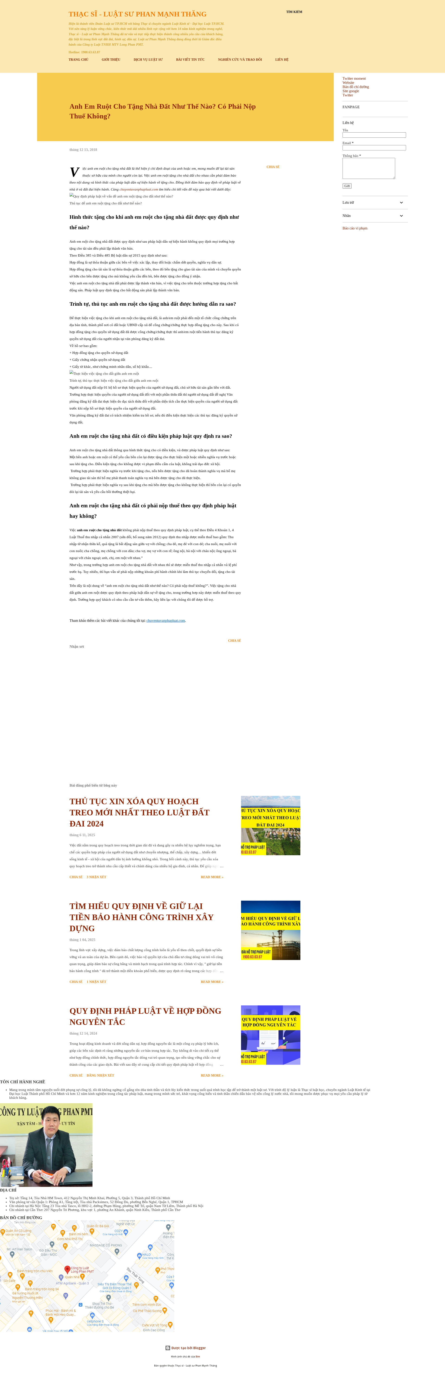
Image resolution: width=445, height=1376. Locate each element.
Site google (351, 91)
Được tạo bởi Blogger (188, 1348)
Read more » (212, 877)
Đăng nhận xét (100, 1075)
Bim (198, 1356)
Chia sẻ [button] (273, 167)
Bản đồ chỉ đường (356, 87)
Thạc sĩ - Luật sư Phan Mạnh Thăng (138, 14)
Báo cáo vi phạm (355, 228)
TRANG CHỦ (78, 59)
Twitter (348, 95)
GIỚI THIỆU (111, 59)
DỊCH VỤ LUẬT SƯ (148, 59)
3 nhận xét (96, 877)
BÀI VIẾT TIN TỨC (190, 59)
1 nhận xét (96, 982)
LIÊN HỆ (282, 59)
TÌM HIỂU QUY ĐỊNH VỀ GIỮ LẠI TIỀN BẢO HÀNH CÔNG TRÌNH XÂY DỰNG (141, 917)
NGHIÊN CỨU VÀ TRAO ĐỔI (240, 59)
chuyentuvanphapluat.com (139, 189)
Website (348, 83)
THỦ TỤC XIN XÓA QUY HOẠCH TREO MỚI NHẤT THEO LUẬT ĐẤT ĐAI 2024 (139, 812)
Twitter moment (354, 78)
